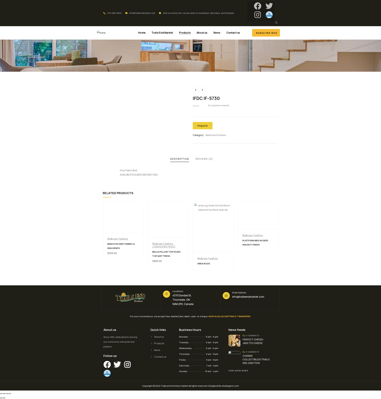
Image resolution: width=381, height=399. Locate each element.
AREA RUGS (203, 263)
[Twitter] (269, 6)
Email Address (239, 292)
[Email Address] (226, 295)
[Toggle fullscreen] (4, 393)
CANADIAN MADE (164, 247)
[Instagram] (257, 14)
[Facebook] (257, 6)
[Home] (101, 33)
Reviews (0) (204, 159)
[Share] (7, 393)
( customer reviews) (218, 105)
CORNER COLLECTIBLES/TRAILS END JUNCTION (256, 359)
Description (179, 159)
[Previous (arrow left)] (1, 397)
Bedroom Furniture (216, 135)
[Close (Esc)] (9, 393)
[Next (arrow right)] (4, 397)
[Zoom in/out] (1, 393)
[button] (278, 237)
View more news (238, 370)
